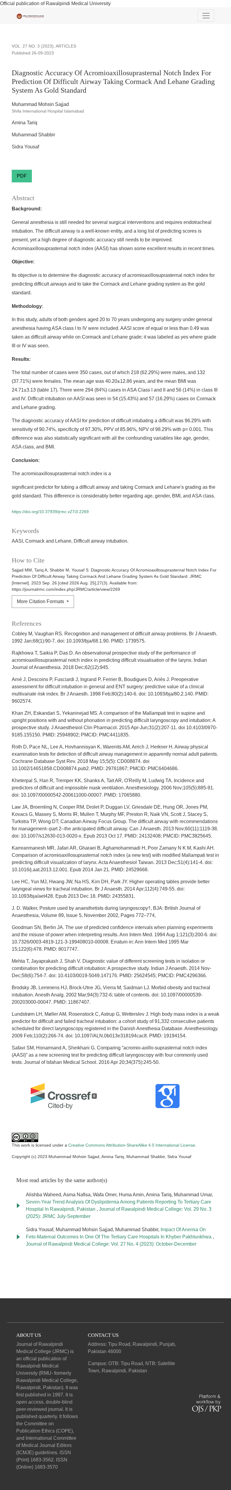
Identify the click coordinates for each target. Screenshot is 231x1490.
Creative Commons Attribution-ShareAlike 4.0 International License (131, 1145)
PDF (22, 175)
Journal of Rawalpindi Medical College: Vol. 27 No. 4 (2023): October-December (111, 1244)
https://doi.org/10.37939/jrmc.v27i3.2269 (50, 511)
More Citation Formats (41, 601)
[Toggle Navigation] (206, 16)
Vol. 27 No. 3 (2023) (33, 46)
